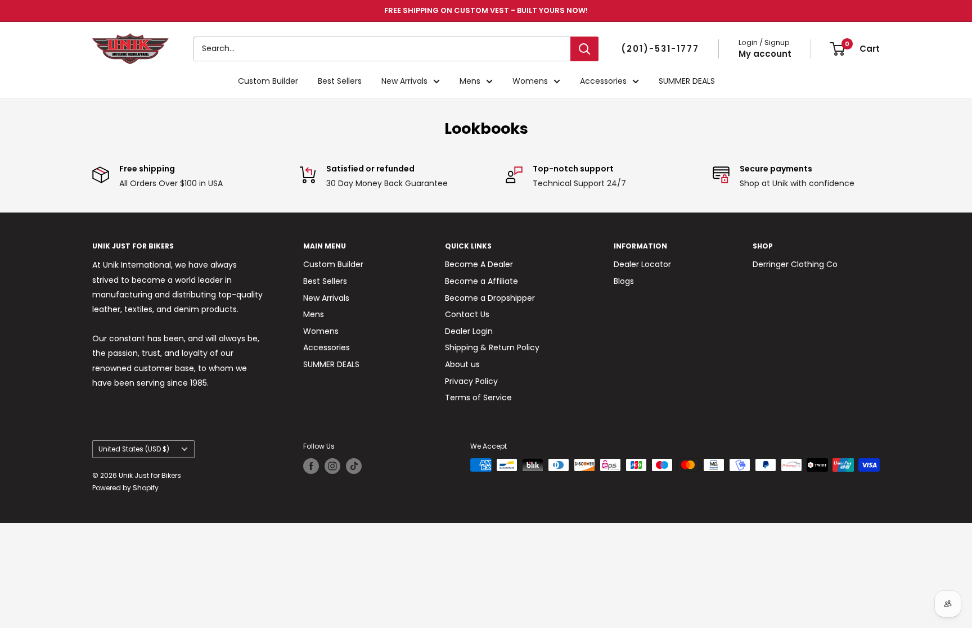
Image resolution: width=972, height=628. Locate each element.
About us (462, 364)
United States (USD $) (133, 449)
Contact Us (467, 314)
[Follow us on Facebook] (311, 466)
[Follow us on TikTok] (354, 466)
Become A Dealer (479, 264)
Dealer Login (469, 331)
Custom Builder (268, 81)
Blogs (624, 281)
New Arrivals (404, 81)
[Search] (584, 49)
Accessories (603, 81)
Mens (470, 81)
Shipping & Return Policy (492, 347)
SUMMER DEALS (687, 81)
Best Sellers (340, 81)
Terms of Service (478, 397)
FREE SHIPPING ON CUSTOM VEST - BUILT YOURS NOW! (486, 10)
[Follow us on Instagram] (332, 466)
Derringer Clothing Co (795, 264)
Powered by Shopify (125, 488)
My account (765, 54)
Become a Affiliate (481, 281)
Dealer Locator (642, 264)
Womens (530, 81)
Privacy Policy (471, 381)
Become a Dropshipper (490, 298)
